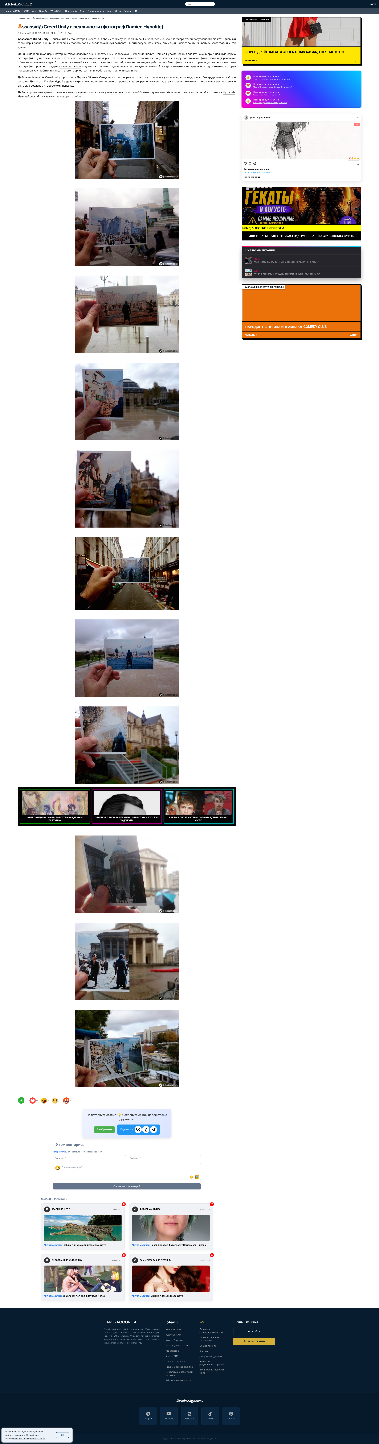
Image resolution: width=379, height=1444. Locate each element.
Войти (372, 4)
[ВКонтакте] (138, 1129)
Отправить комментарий (126, 1186)
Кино (109, 11)
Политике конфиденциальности (28, 1438)
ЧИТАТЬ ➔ (251, 60)
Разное (128, 11)
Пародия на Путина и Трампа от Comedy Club (286, 326)
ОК (62, 1435)
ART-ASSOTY (18, 4)
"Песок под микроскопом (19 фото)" (270, 103)
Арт (34, 11)
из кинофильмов (70, 66)
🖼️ (197, 1177)
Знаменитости (96, 11)
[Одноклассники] (145, 1129)
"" (286, 262)
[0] (21, 1100)
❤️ (350, 158)
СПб (26, 11)
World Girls (56, 11)
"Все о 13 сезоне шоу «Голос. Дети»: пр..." (272, 79)
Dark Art (43, 11)
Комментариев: (252, 177)
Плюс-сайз (71, 11)
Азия (82, 11)
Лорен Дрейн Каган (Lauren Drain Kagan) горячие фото (294, 51)
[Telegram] (153, 1129)
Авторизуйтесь (60, 1152)
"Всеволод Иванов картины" (266, 95)
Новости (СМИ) (12, 11)
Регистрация (257, 1341)
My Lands (229, 92)
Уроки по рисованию (260, 117)
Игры (118, 11)
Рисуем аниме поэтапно (256, 169)
